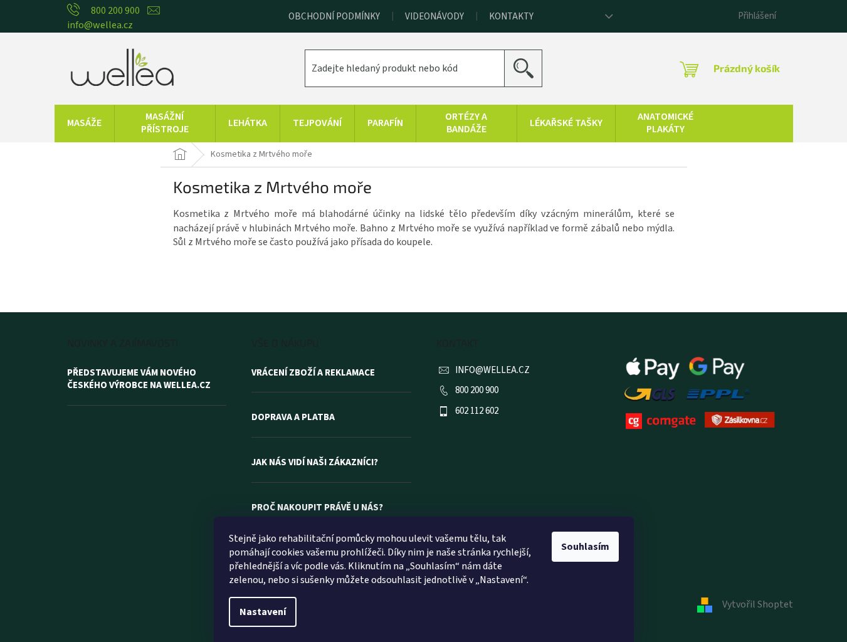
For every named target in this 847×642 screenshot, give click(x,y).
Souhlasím (585, 547)
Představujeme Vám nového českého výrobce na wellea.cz (139, 379)
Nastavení (262, 612)
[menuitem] (84, 123)
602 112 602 (476, 411)
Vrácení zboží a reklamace (313, 373)
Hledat (528, 68)
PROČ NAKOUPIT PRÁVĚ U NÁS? (317, 508)
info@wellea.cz (492, 370)
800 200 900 (476, 390)
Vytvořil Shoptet (757, 604)
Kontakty (511, 16)
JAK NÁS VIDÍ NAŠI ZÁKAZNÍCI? (314, 462)
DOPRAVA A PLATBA (293, 417)
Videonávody (434, 16)
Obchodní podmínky (334, 16)
